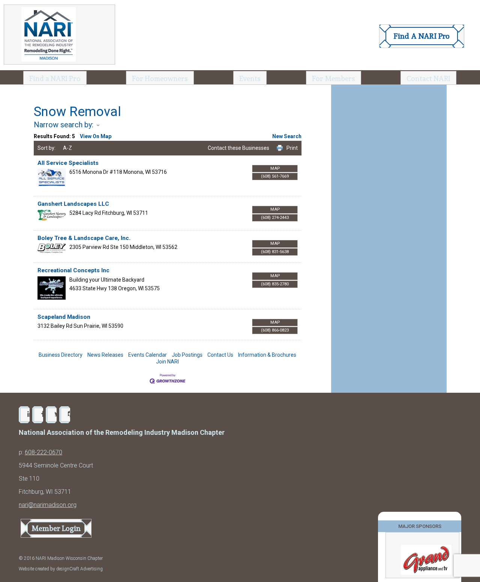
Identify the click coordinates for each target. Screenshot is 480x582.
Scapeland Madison (64, 317)
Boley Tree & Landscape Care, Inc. (84, 238)
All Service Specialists (68, 163)
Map (275, 168)
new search (287, 136)
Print (292, 148)
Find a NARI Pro (55, 78)
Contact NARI (428, 78)
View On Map (95, 136)
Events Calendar (147, 355)
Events (250, 78)
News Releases (105, 355)
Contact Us (220, 355)
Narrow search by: (63, 124)
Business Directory (60, 355)
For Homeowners (160, 78)
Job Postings (187, 355)
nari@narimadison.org (47, 504)
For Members (333, 78)
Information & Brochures (267, 355)
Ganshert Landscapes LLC (73, 204)
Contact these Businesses (238, 148)
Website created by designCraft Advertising (61, 568)
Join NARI (167, 362)
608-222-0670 (43, 452)
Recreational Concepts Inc (74, 270)
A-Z (67, 148)
